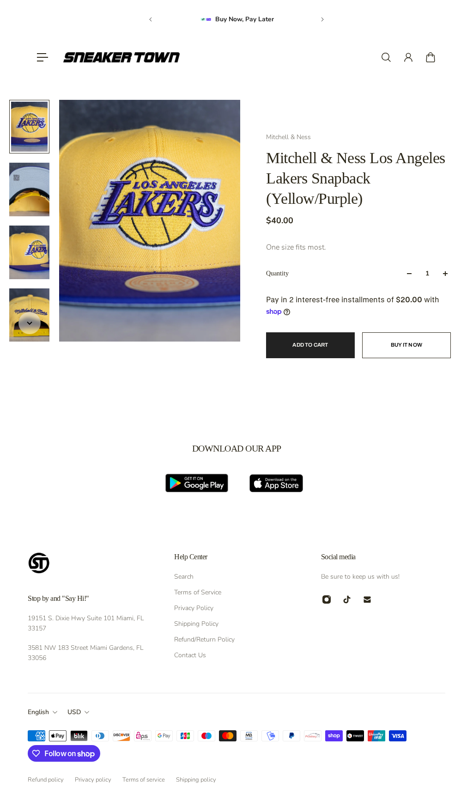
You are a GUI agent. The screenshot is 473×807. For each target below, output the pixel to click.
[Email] (367, 599)
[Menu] (42, 57)
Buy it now (406, 345)
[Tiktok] (347, 599)
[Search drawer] (386, 57)
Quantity (277, 273)
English (38, 712)
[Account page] (408, 57)
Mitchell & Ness (288, 137)
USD (74, 712)
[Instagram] (326, 599)
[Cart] (430, 57)
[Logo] (121, 57)
